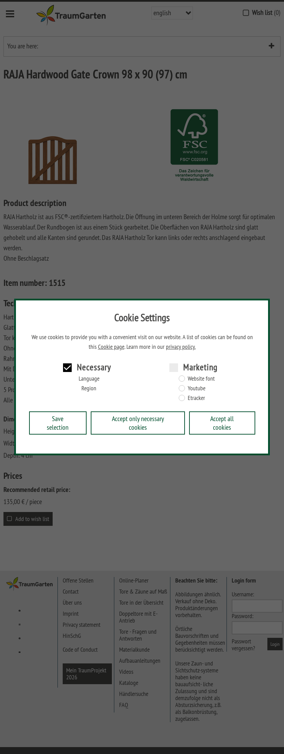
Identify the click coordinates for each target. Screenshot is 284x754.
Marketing (200, 367)
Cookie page (111, 347)
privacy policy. (181, 347)
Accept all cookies (222, 422)
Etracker (196, 398)
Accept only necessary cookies (138, 422)
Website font (201, 378)
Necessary (94, 367)
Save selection (58, 422)
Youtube (196, 388)
